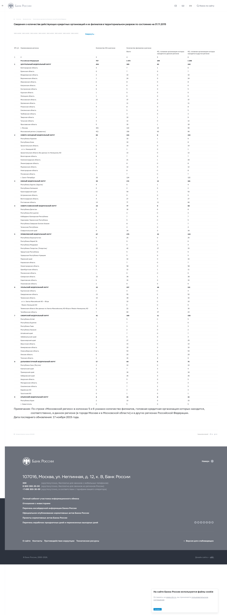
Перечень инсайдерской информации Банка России (50, 508)
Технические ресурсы (87, 541)
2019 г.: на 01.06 (17, 33)
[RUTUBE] (209, 522)
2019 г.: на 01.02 (50, 33)
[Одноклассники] (207, 522)
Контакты (37, 541)
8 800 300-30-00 (31, 486)
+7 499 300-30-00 (31, 489)
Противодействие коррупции (59, 541)
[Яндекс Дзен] (204, 522)
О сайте (27, 541)
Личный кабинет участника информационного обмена (51, 498)
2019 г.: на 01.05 (25, 33)
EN (190, 6)
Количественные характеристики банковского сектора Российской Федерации (49, 19)
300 (24, 483)
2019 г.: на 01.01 (58, 33)
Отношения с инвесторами (36, 503)
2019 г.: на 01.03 (42, 33)
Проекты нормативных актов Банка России (45, 517)
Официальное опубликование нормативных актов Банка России (56, 513)
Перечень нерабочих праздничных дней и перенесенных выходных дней (60, 522)
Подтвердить (157, 609)
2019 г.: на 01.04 (34, 33)
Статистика (18, 19)
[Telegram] (201, 522)
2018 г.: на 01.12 (66, 33)
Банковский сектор (27, 19)
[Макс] (212, 522)
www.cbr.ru (171, 597)
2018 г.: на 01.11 (74, 33)
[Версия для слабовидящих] (183, 6)
